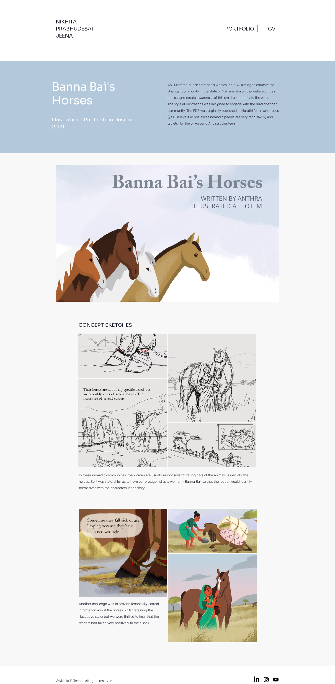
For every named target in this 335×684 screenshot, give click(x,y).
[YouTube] (276, 679)
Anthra (221, 85)
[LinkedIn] (256, 679)
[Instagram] (266, 679)
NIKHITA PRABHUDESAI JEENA (74, 29)
